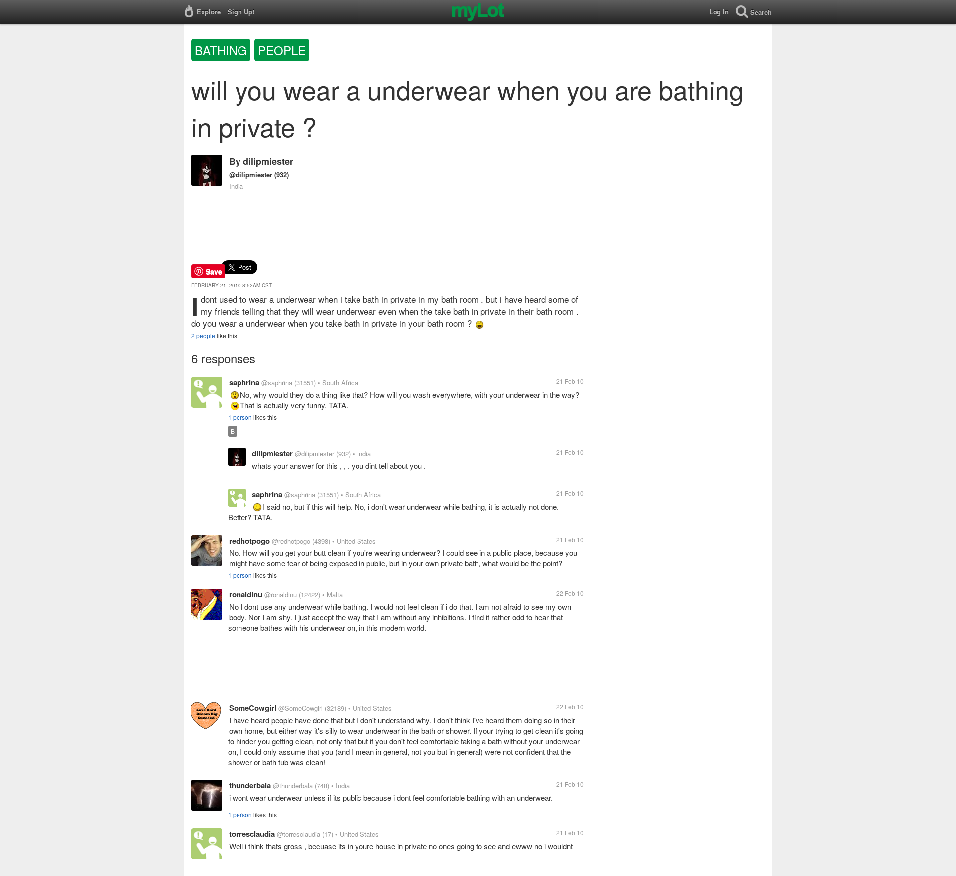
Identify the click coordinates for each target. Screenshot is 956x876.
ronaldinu (245, 594)
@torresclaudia (298, 834)
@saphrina (276, 382)
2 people (203, 335)
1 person (240, 417)
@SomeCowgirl (300, 708)
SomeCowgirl (252, 707)
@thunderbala (293, 785)
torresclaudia (252, 833)
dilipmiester (268, 161)
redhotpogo (249, 540)
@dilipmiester (250, 174)
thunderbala (250, 785)
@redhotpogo (291, 541)
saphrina (244, 382)
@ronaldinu (280, 594)
